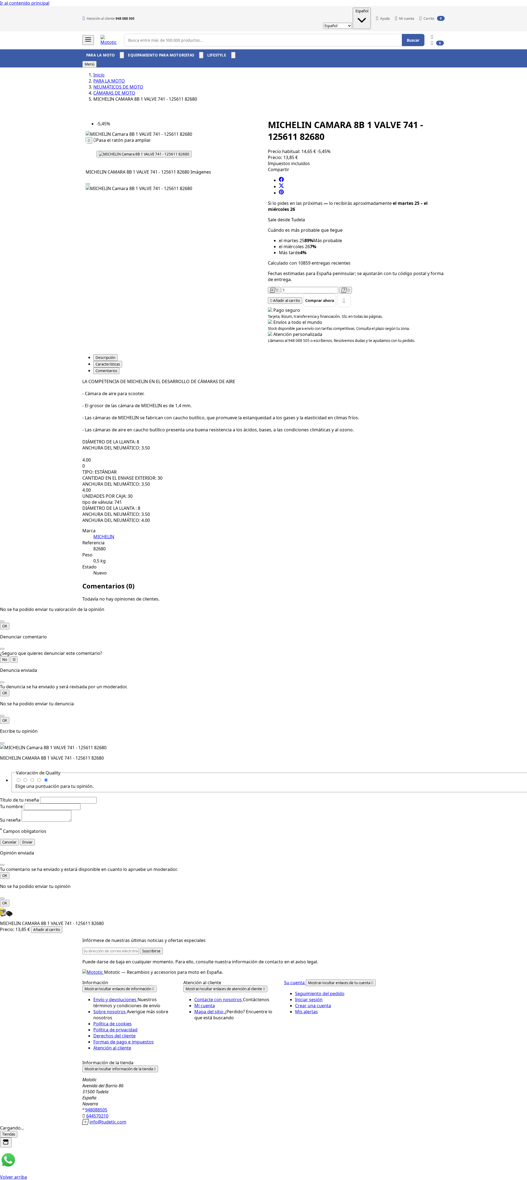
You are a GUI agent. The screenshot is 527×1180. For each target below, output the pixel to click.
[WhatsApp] (8, 1167)
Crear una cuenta (313, 1006)
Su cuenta (295, 983)
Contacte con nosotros (218, 1000)
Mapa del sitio (209, 1012)
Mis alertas (306, 1012)
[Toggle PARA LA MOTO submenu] (122, 55)
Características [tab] (108, 364)
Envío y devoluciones (115, 1000)
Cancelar (9, 842)
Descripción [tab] (105, 357)
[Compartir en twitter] (281, 186)
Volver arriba (13, 1177)
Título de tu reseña (20, 800)
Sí (14, 659)
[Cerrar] (2, 621)
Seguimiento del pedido (319, 994)
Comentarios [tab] (106, 370)
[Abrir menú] (88, 40)
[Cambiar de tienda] (6, 1142)
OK (4, 626)
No (4, 659)
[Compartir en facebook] (281, 180)
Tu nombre (12, 806)
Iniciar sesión (309, 1000)
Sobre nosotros (110, 1012)
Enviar (27, 842)
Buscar (413, 40)
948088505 (96, 1110)
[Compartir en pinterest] (281, 193)
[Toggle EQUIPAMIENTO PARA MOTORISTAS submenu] (201, 55)
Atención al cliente (112, 1048)
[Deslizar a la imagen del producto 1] (144, 154)
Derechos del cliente (114, 1036)
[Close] (88, 184)
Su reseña (11, 820)
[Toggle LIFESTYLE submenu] (233, 55)
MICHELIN (103, 537)
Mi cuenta (204, 1006)
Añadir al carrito (46, 929)
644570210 (97, 1116)
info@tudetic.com (107, 1122)
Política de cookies (112, 1024)
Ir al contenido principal (24, 3)
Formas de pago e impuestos (123, 1042)
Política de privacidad (115, 1030)
